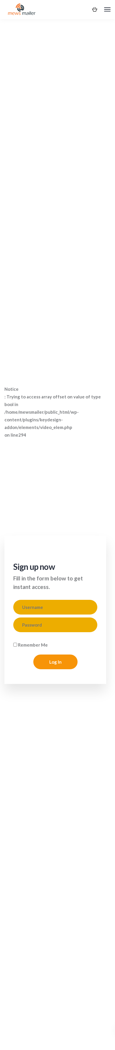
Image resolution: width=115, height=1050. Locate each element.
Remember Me (32, 644)
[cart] (94, 9)
